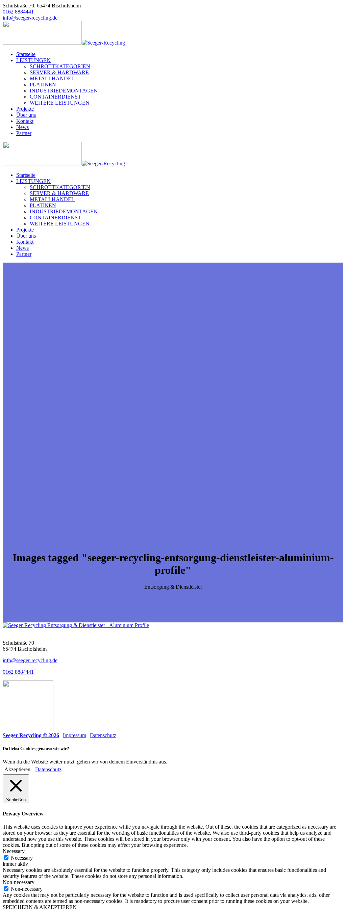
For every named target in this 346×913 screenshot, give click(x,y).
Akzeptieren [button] (17, 769)
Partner (23, 133)
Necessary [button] (14, 851)
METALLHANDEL (52, 78)
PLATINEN (43, 84)
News (22, 127)
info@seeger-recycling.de (30, 18)
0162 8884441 (18, 12)
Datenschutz (103, 735)
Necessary (22, 858)
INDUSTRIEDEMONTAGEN (64, 90)
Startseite (25, 54)
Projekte (25, 109)
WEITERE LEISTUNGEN (60, 103)
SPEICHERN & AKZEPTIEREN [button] (40, 907)
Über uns (26, 115)
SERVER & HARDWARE (59, 72)
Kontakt (24, 121)
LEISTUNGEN (33, 60)
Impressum (74, 735)
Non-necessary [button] (18, 882)
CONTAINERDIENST (55, 97)
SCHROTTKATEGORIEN (60, 66)
